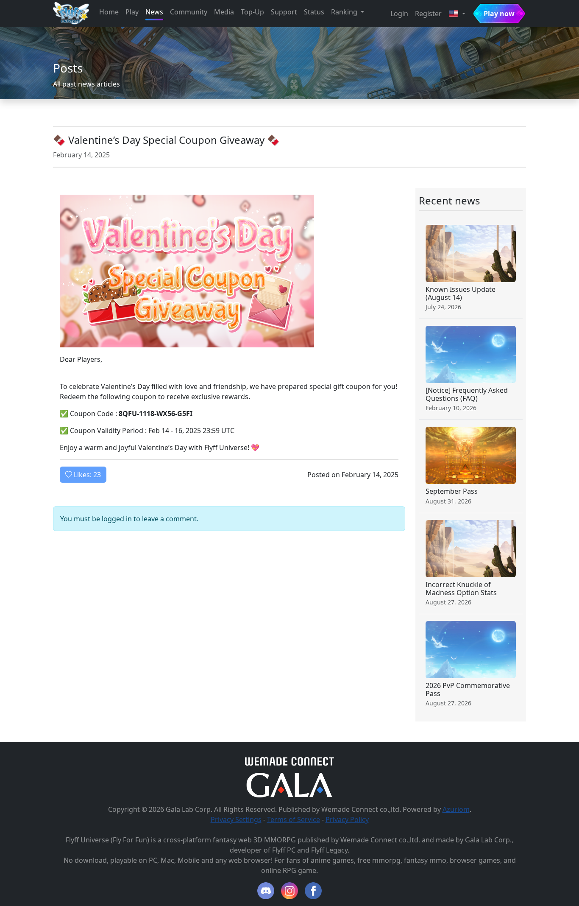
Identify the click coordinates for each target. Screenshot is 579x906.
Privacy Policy (347, 819)
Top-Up (252, 12)
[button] (457, 13)
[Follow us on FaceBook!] (313, 890)
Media (224, 12)
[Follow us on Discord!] (266, 890)
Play (132, 12)
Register (428, 13)
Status (314, 12)
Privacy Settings (236, 819)
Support (284, 12)
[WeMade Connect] (289, 761)
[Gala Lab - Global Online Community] (289, 784)
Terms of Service (293, 819)
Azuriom (456, 809)
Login (399, 13)
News (154, 12)
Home (109, 12)
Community (188, 12)
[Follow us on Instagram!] (289, 890)
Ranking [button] (345, 12)
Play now (499, 13)
